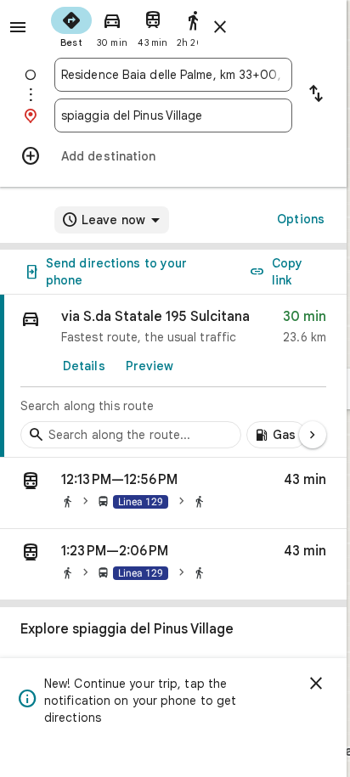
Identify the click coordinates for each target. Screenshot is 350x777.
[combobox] (173, 75)
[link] (173, 376)
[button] (173, 493)
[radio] (71, 25)
